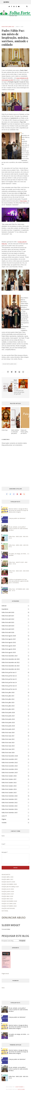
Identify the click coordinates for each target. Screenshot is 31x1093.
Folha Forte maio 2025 (8, 749)
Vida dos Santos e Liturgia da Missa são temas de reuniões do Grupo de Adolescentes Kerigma (18, 510)
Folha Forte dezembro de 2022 (11, 662)
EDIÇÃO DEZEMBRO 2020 (9, 884)
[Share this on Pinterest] (15, 371)
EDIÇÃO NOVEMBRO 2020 (9, 901)
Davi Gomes (23, 201)
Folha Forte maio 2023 (8, 742)
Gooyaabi (21, 1089)
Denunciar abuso (14, 917)
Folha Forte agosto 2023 (9, 646)
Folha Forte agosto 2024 (9, 649)
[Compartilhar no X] (11, 371)
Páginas (4, 819)
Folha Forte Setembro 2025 (9, 812)
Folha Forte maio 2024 (8, 746)
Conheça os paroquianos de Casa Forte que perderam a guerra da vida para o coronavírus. (18, 581)
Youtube (4, 822)
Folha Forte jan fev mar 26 (9, 689)
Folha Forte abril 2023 (8, 622)
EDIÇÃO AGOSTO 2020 (8, 882)
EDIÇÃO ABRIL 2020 (7, 877)
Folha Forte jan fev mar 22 (9, 676)
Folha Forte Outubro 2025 (9, 792)
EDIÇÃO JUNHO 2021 (8, 894)
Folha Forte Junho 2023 (8, 722)
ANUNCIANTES (6, 874)
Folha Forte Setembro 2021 (9, 799)
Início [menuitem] (3, 987)
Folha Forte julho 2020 (8, 692)
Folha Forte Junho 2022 (8, 719)
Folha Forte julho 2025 (8, 709)
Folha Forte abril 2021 (8, 616)
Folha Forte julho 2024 (8, 706)
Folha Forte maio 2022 (8, 739)
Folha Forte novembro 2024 (10, 769)
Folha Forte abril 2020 (8, 612)
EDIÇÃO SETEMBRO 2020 (9, 906)
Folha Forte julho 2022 (8, 699)
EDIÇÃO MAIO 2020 (7, 896)
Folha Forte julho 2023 (8, 702)
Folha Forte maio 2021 (8, 736)
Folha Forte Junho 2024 (8, 726)
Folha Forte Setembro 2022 (9, 802)
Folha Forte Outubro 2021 (9, 779)
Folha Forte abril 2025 (8, 629)
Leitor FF (4, 816)
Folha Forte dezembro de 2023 (11, 666)
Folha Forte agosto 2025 (9, 652)
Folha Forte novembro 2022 (10, 762)
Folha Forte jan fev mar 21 (9, 672)
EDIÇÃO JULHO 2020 (8, 889)
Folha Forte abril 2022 (8, 619)
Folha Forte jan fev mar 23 (9, 679)
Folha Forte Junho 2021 (8, 26)
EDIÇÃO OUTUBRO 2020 (9, 903)
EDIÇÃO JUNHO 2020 (8, 891)
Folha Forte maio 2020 (8, 732)
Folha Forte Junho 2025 (8, 729)
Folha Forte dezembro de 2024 (11, 669)
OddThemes (19, 1087)
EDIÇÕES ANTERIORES (8, 908)
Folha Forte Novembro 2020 (10, 756)
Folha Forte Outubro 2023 (9, 786)
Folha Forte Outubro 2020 (9, 776)
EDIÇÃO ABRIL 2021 (7, 879)
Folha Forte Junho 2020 (8, 712)
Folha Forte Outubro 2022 (9, 782)
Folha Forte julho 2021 (8, 696)
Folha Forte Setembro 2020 (9, 796)
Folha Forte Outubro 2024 (9, 789)
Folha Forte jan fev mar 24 (9, 682)
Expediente (5, 609)
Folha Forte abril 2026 (8, 632)
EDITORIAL (5, 911)
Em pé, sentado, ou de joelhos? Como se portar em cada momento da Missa (18, 528)
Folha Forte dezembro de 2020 (11, 659)
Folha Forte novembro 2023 (10, 766)
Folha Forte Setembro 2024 (9, 809)
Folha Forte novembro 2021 (10, 759)
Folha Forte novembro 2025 (10, 772)
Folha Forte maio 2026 (8, 752)
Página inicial (5, 973)
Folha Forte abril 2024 (8, 626)
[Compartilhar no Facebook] (8, 371)
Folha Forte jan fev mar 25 (9, 686)
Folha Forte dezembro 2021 (10, 656)
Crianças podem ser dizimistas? (17, 518)
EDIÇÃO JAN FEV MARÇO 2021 (10, 886)
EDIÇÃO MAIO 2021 (7, 899)
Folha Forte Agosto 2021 (9, 639)
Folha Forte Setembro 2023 (9, 806)
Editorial (4, 606)
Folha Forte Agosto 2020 (9, 636)
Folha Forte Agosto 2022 (9, 642)
